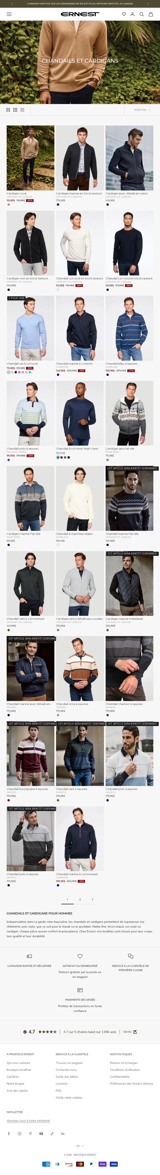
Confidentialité (119, 1077)
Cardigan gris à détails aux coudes (79, 618)
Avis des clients (17, 1091)
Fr (78, 1146)
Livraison (62, 1084)
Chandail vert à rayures (71, 789)
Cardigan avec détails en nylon (127, 193)
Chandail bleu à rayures (121, 363)
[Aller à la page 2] (92, 899)
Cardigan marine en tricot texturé (79, 193)
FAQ (58, 1091)
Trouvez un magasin (69, 1063)
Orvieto (11, 707)
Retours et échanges (124, 1063)
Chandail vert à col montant (25, 618)
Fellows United (16, 452)
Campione (62, 367)
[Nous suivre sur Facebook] (9, 1134)
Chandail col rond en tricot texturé (79, 278)
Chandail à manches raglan (74, 533)
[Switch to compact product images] (22, 109)
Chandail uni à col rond (22, 363)
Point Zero (112, 452)
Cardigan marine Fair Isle (23, 533)
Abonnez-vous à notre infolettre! (28, 1121)
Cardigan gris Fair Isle (120, 448)
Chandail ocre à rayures (72, 704)
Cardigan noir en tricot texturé (27, 278)
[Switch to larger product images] (8, 109)
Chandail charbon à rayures (124, 704)
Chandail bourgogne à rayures (27, 789)
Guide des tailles (67, 1077)
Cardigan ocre (16, 193)
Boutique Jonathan (19, 1070)
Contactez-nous (66, 1070)
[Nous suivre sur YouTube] (41, 1134)
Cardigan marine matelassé (124, 618)
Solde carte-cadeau (69, 1098)
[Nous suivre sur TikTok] (52, 1134)
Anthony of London (19, 196)
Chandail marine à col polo (74, 363)
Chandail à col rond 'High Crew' (77, 448)
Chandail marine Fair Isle (122, 533)
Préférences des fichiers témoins (131, 1084)
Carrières (13, 1077)
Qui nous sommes (18, 1063)
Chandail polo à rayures (23, 448)
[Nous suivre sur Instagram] (20, 1134)
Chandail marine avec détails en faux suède (28, 704)
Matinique (62, 537)
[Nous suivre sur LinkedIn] (63, 1134)
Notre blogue (15, 1084)
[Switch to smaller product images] (15, 109)
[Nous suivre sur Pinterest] (30, 1134)
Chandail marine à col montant (77, 874)
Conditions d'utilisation (125, 1070)
